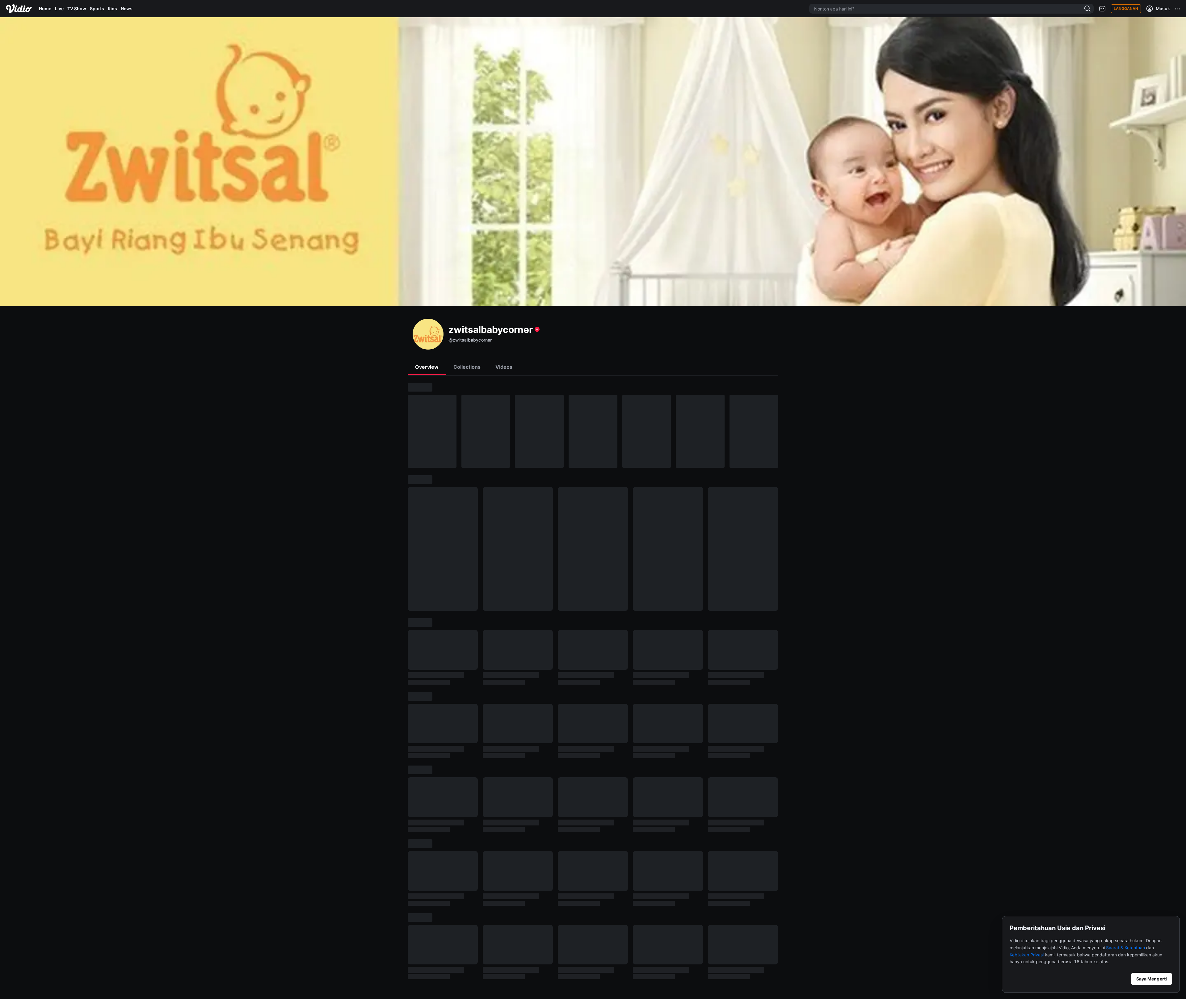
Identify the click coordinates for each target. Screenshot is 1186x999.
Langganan (1126, 8)
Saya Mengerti (1151, 978)
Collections (467, 367)
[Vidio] (19, 8)
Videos (503, 367)
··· (1178, 9)
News (126, 8)
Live (59, 8)
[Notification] (1102, 9)
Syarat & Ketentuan (1125, 947)
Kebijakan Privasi (1027, 954)
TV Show (76, 8)
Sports (97, 8)
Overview (427, 367)
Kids (112, 8)
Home (45, 8)
